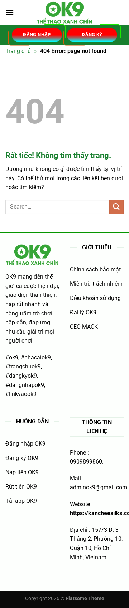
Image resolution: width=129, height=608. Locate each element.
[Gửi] (116, 207)
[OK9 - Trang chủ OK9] (64, 12)
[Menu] (9, 12)
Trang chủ (18, 51)
